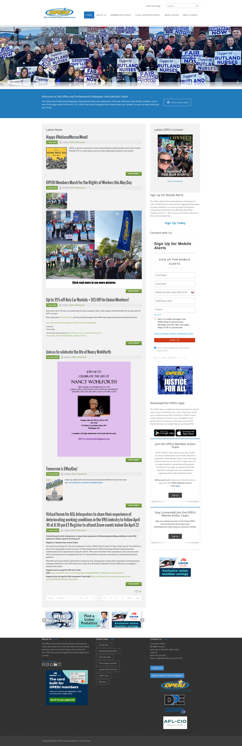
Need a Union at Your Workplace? (167, 675)
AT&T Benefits (105, 657)
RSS (140, 591)
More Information (49, 661)
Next (129, 598)
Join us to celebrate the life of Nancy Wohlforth (78, 352)
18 (116, 598)
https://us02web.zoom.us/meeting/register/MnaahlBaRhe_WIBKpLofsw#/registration (87, 573)
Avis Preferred (66, 317)
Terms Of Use (84, 741)
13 (87, 598)
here (178, 486)
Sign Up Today (175, 223)
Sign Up (175, 495)
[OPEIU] (59, 12)
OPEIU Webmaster (77, 142)
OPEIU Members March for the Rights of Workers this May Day (89, 182)
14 (93, 598)
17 (110, 598)
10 (69, 598)
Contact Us (157, 668)
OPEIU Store (104, 675)
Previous (60, 598)
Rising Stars (104, 644)
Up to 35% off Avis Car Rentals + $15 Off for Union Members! (87, 299)
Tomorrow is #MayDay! (62, 468)
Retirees (102, 682)
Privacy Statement (71, 741)
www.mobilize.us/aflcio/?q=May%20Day (86, 482)
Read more (134, 174)
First (51, 598)
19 (122, 598)
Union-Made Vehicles (108, 663)
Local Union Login (153, 6)
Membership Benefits (108, 651)
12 (81, 598)
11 (75, 598)
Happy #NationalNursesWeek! (67, 137)
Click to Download (175, 181)
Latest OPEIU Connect (108, 669)
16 (105, 598)
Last (138, 598)
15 (99, 598)
